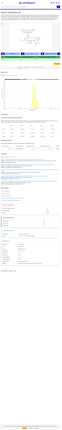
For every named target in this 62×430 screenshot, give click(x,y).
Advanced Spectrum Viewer (11, 75)
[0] (56, 3)
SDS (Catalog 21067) (5, 193)
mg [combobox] (9, 148)
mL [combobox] (34, 148)
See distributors (21, 250)
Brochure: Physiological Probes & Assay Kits (11, 200)
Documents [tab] (41, 67)
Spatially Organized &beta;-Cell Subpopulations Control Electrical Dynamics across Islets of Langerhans (24, 176)
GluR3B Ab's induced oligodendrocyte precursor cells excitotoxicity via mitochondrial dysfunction (23, 159)
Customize (31, 428)
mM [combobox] (50, 148)
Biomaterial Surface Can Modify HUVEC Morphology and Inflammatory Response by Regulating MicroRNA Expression (27, 164)
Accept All (24, 428)
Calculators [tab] (27, 67)
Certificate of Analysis (6, 195)
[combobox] (28, 7)
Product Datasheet (5, 191)
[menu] (2, 3)
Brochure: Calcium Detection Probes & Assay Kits (12, 198)
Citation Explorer (12, 156)
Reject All (36, 428)
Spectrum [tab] (19, 67)
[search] (58, 7)
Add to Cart (57, 63)
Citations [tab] (34, 67)
